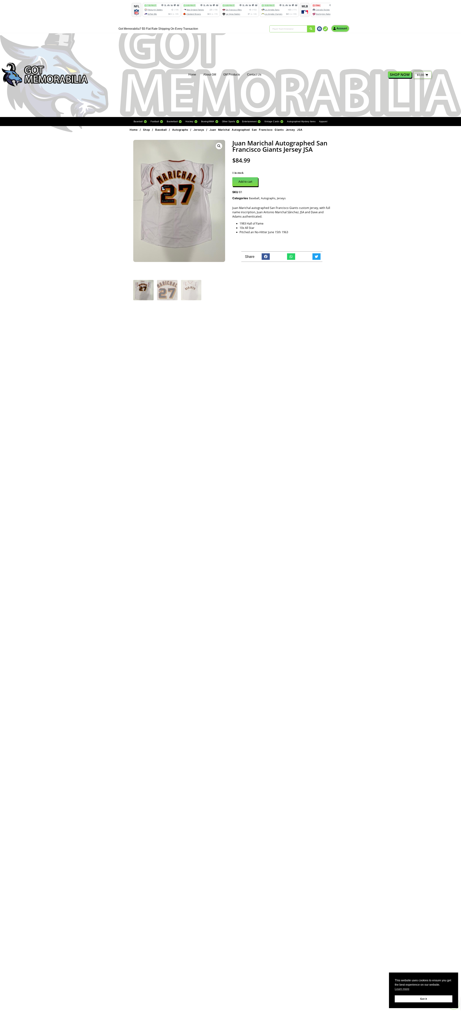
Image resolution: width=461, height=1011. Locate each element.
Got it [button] (423, 998)
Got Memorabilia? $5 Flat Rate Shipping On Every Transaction (158, 28)
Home (192, 74)
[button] (140, 121)
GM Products (231, 74)
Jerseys (198, 129)
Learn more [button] (402, 989)
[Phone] (325, 28)
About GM (209, 74)
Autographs (180, 129)
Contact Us (254, 74)
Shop (146, 129)
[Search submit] (311, 29)
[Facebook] (319, 28)
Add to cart (245, 181)
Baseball (161, 129)
